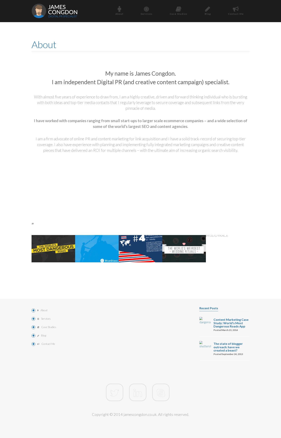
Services (147, 13)
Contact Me (236, 13)
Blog (208, 13)
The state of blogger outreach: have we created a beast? (228, 347)
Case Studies (179, 13)
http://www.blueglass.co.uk (98, 249)
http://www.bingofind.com (141, 249)
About (119, 13)
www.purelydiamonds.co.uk (186, 253)
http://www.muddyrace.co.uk (231, 253)
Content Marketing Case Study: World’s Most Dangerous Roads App (231, 323)
